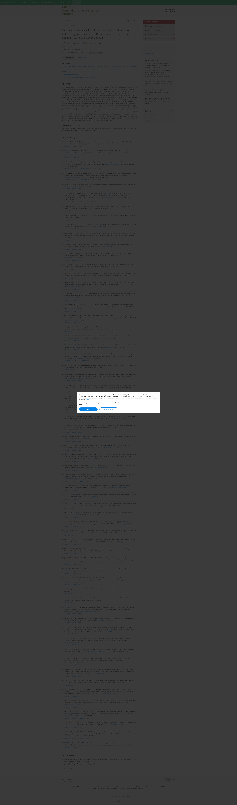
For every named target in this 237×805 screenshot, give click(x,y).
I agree (88, 409)
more (88, 400)
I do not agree (108, 409)
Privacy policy (125, 398)
